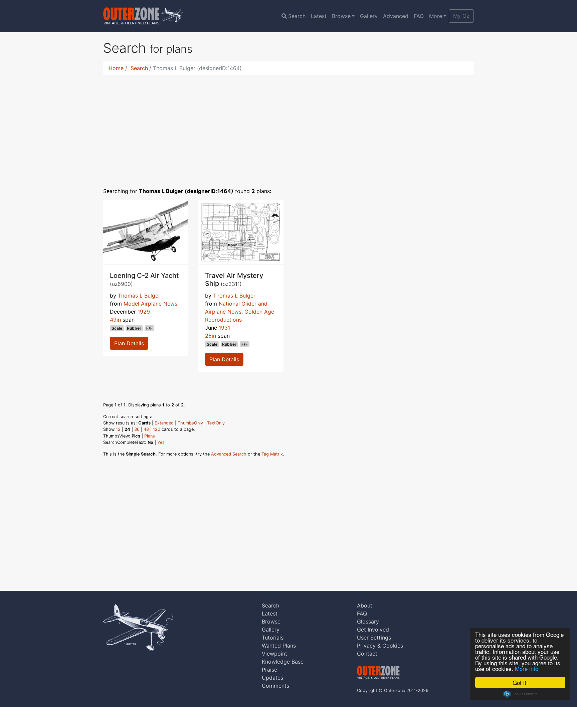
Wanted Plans (279, 645)
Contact (367, 653)
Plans (149, 435)
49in (115, 319)
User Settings (374, 637)
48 (146, 429)
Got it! (520, 682)
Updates (272, 677)
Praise (269, 669)
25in (210, 335)
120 (156, 429)
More (435, 16)
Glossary (368, 621)
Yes (161, 442)
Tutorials (272, 637)
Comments (275, 685)
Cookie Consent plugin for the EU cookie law (520, 694)
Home (116, 68)
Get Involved (373, 629)
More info (526, 668)
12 (118, 429)
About (364, 605)
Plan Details (129, 343)
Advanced (395, 16)
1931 (224, 327)
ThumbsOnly (190, 422)
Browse (341, 16)
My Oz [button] (461, 15)
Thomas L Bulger (139, 295)
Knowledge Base (283, 661)
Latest (319, 16)
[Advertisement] (288, 127)
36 (137, 429)
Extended (164, 422)
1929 (144, 311)
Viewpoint (274, 653)
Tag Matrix (272, 454)
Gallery (369, 16)
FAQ (419, 16)
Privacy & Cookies (380, 645)
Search (297, 16)
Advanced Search (228, 454)
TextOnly (216, 422)
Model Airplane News (150, 303)
